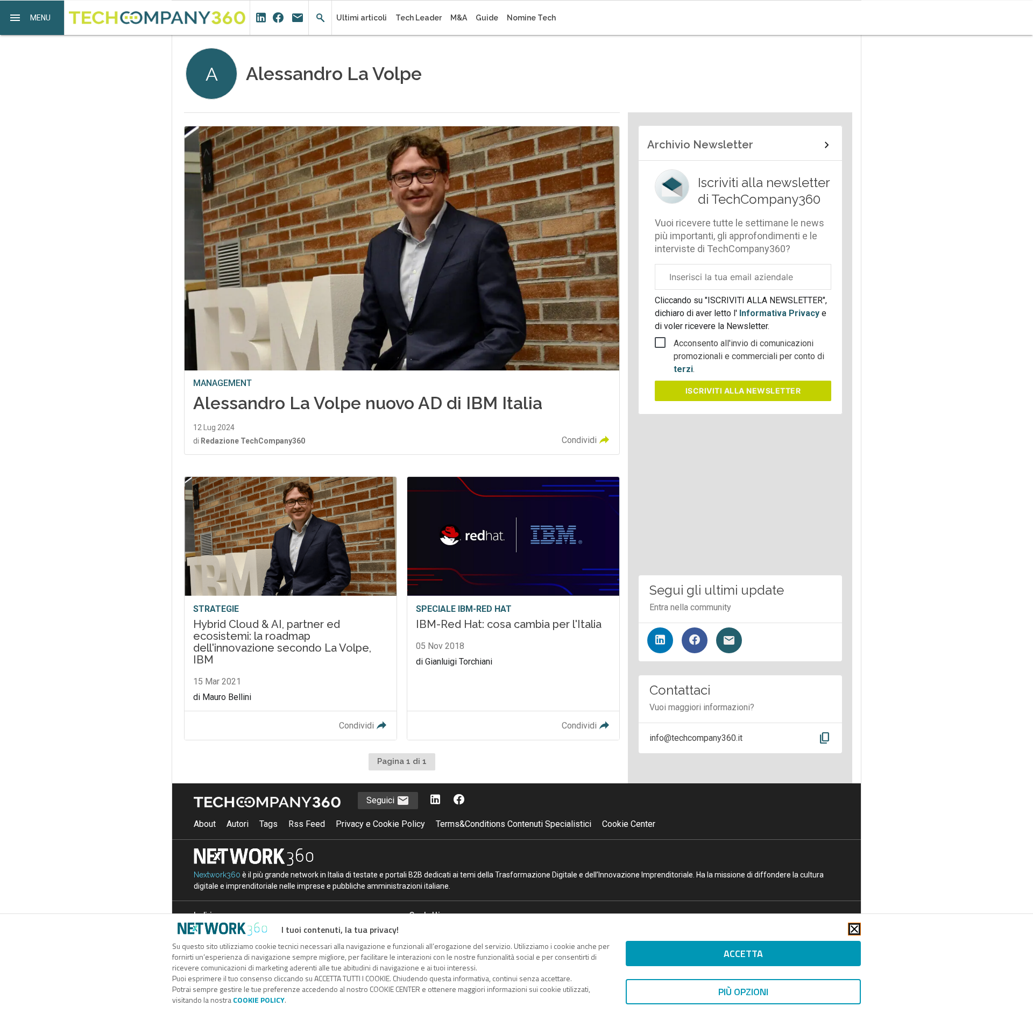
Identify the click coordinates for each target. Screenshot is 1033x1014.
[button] (32, 18)
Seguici (381, 800)
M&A (458, 17)
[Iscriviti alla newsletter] (729, 640)
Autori (238, 824)
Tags (268, 824)
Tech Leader (418, 17)
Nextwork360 (217, 874)
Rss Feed (306, 824)
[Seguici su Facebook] (694, 640)
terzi (683, 369)
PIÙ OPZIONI (743, 991)
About (205, 824)
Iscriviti (743, 390)
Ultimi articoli (361, 17)
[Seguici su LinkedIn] (660, 640)
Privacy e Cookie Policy (380, 824)
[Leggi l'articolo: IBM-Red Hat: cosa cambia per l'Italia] (513, 608)
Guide (487, 17)
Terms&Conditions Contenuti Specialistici (513, 824)
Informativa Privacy (779, 313)
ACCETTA (743, 953)
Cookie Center (628, 824)
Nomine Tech (531, 17)
